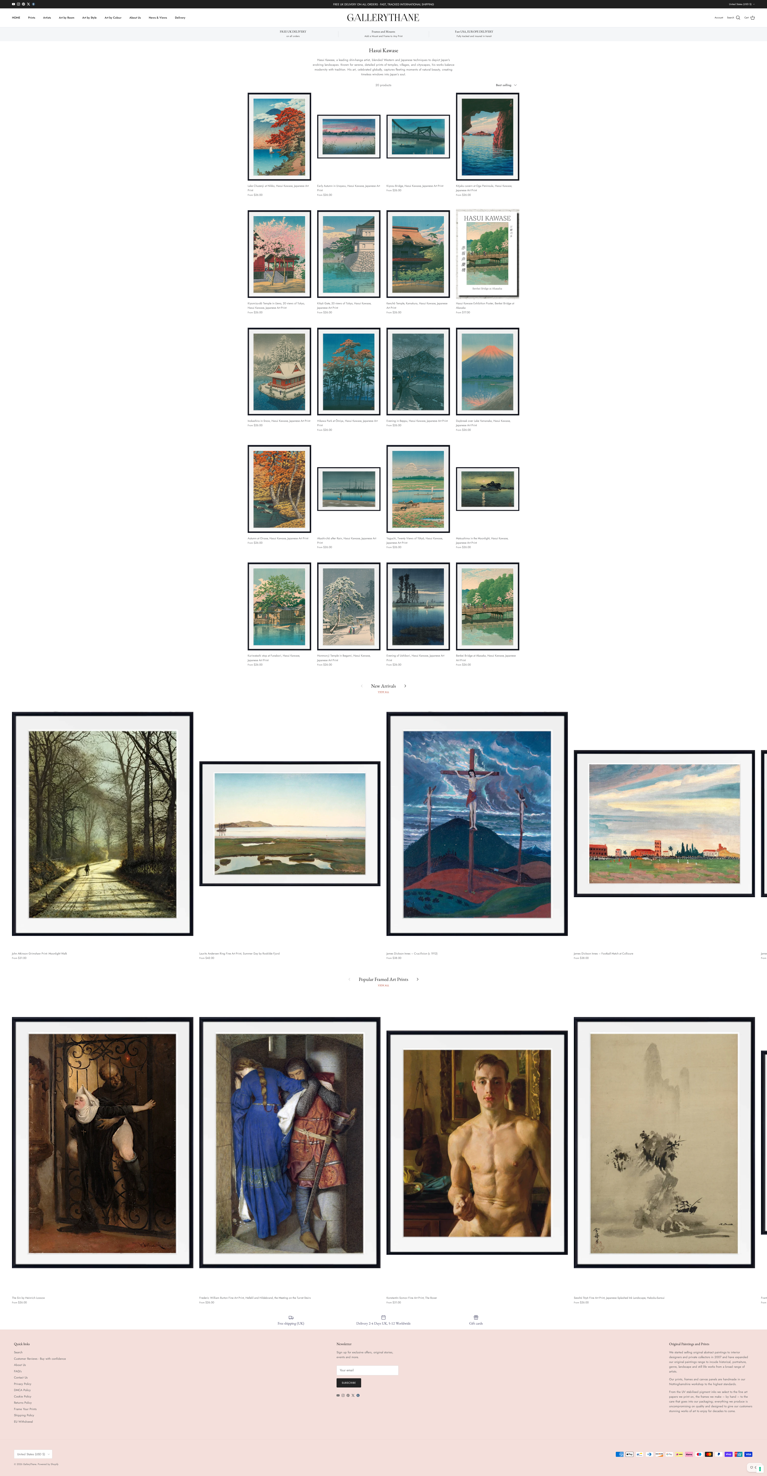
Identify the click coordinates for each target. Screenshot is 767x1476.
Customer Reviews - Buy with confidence (40, 1359)
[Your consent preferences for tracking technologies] (760, 1469)
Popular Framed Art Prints (383, 979)
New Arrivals (383, 686)
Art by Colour (113, 18)
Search (18, 1352)
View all (383, 692)
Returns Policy (23, 1402)
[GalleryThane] (383, 17)
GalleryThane (29, 1464)
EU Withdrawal (23, 1421)
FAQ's (18, 1371)
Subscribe (349, 1383)
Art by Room (66, 18)
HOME (16, 18)
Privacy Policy (22, 1384)
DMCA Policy (22, 1390)
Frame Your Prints (25, 1409)
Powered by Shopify (48, 1464)
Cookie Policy (22, 1396)
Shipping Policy (24, 1415)
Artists (47, 18)
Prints (31, 18)
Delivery (180, 18)
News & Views (158, 18)
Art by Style (89, 18)
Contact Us (21, 1377)
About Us (135, 18)
